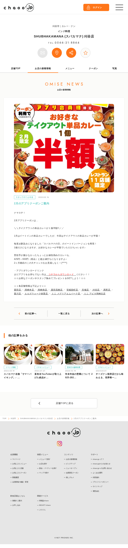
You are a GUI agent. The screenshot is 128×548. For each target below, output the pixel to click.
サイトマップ (97, 486)
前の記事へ (30, 313)
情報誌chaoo (43, 501)
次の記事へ (97, 313)
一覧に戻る (64, 313)
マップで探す (44, 473)
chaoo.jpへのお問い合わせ (102, 468)
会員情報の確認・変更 (20, 482)
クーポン (93, 68)
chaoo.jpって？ (98, 459)
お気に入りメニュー (19, 464)
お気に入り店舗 (18, 468)
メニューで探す (44, 459)
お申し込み (16, 505)
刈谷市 (13, 418)
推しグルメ (70, 477)
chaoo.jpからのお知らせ (101, 464)
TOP (4, 418)
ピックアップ (71, 464)
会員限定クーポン (72, 473)
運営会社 (96, 491)
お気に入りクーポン (19, 473)
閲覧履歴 (15, 477)
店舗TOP (15, 68)
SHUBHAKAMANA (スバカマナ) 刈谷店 (64, 36)
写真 (114, 68)
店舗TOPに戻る (64, 403)
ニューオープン (71, 468)
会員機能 (14, 454)
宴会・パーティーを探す (48, 468)
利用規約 (96, 477)
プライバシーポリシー (101, 482)
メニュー (69, 68)
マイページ (16, 459)
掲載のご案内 (17, 501)
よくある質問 (97, 473)
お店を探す (43, 464)
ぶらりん (42, 510)
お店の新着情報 (43, 68)
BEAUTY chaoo (44, 505)
